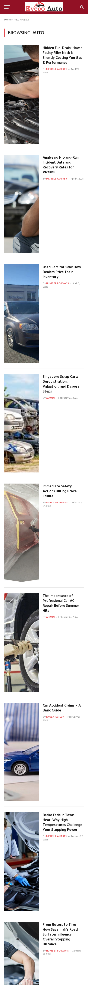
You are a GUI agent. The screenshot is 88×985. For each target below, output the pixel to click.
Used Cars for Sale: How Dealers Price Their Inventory (62, 272)
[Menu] (7, 7)
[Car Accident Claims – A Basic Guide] (21, 752)
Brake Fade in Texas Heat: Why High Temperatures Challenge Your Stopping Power (62, 822)
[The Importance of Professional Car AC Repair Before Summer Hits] (21, 642)
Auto (16, 19)
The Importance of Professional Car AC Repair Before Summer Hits (61, 603)
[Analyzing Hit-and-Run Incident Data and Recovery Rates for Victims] (21, 204)
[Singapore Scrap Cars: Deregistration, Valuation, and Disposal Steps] (21, 423)
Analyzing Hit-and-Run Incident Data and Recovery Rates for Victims (61, 165)
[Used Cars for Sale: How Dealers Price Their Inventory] (21, 313)
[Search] (81, 7)
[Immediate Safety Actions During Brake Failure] (21, 533)
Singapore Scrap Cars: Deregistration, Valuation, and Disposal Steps (61, 384)
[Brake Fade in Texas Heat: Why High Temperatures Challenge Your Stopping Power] (21, 861)
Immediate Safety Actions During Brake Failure (60, 491)
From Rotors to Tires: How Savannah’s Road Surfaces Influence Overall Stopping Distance (60, 934)
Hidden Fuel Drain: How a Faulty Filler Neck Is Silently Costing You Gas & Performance (62, 55)
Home (8, 19)
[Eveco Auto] (44, 7)
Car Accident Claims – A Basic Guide (62, 708)
